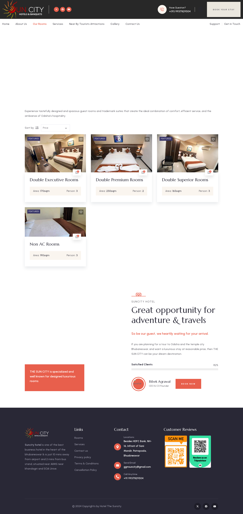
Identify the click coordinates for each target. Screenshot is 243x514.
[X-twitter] (56, 9)
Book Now (188, 384)
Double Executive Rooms (54, 179)
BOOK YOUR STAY (224, 9)
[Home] (23, 9)
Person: (71, 191)
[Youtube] (68, 9)
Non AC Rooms (44, 244)
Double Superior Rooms (185, 179)
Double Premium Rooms (119, 179)
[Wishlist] (81, 139)
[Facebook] (62, 9)
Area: (36, 191)
